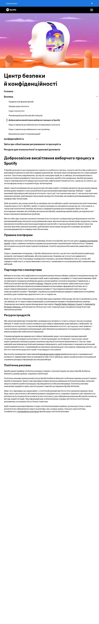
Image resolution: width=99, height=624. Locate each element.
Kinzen (40, 283)
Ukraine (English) (11, 3)
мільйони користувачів (50, 354)
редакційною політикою (28, 411)
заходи (7, 248)
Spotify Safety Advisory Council (68, 304)
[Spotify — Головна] (11, 10)
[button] (51, 96)
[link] (51, 91)
